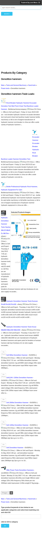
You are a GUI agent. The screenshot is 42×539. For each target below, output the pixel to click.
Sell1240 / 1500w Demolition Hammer (19, 377)
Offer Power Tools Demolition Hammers (20, 470)
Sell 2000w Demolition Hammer (17, 402)
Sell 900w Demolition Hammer (17, 355)
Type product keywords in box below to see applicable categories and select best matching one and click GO (20, 510)
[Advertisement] (21, 47)
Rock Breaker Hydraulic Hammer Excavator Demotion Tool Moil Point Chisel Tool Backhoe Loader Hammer (19, 106)
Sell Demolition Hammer (14, 447)
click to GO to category (9, 522)
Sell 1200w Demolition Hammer (17, 425)
